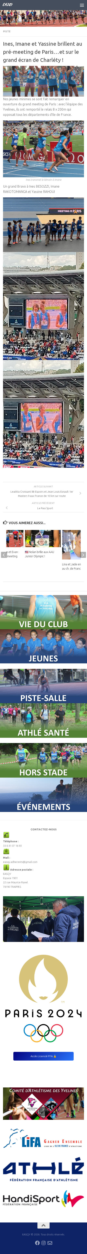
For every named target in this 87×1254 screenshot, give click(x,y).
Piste (7, 31)
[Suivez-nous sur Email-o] (50, 1243)
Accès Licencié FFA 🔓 (43, 1056)
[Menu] (82, 5)
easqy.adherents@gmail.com (20, 861)
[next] (83, 555)
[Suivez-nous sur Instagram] (43, 1243)
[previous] (4, 555)
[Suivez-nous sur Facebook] (37, 1243)
